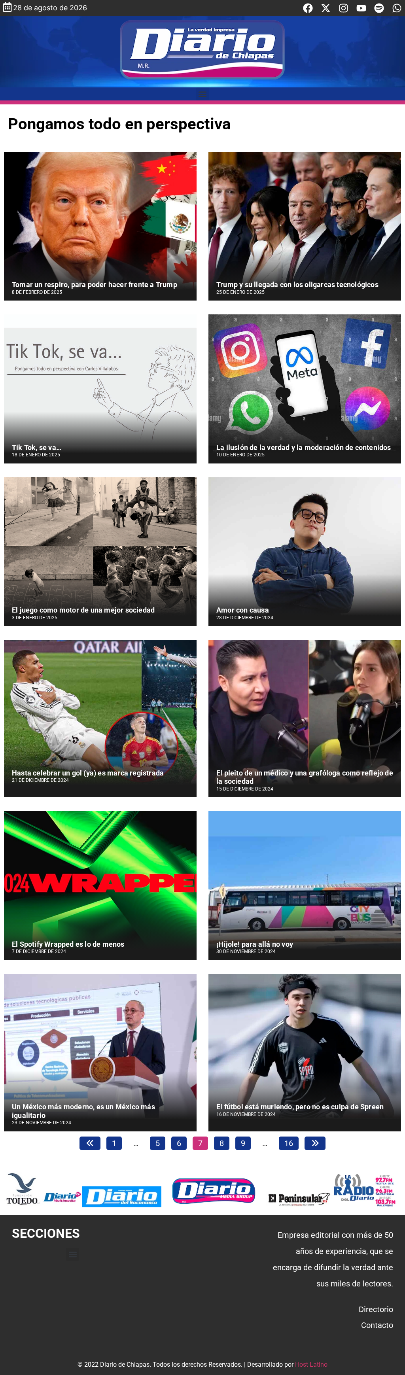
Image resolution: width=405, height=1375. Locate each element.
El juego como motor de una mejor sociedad (83, 610)
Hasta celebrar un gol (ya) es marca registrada (88, 773)
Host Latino (311, 1364)
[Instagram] (343, 8)
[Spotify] (379, 8)
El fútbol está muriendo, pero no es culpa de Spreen (300, 1107)
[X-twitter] (326, 8)
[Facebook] (308, 8)
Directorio (376, 1309)
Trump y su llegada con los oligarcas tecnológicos (297, 284)
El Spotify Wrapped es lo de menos (68, 944)
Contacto (377, 1325)
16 (291, 1142)
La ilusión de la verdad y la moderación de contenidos (303, 447)
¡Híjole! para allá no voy (254, 944)
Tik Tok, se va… (36, 447)
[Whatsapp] (397, 8)
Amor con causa (243, 610)
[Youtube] (361, 8)
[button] (202, 93)
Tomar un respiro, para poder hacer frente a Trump (94, 284)
